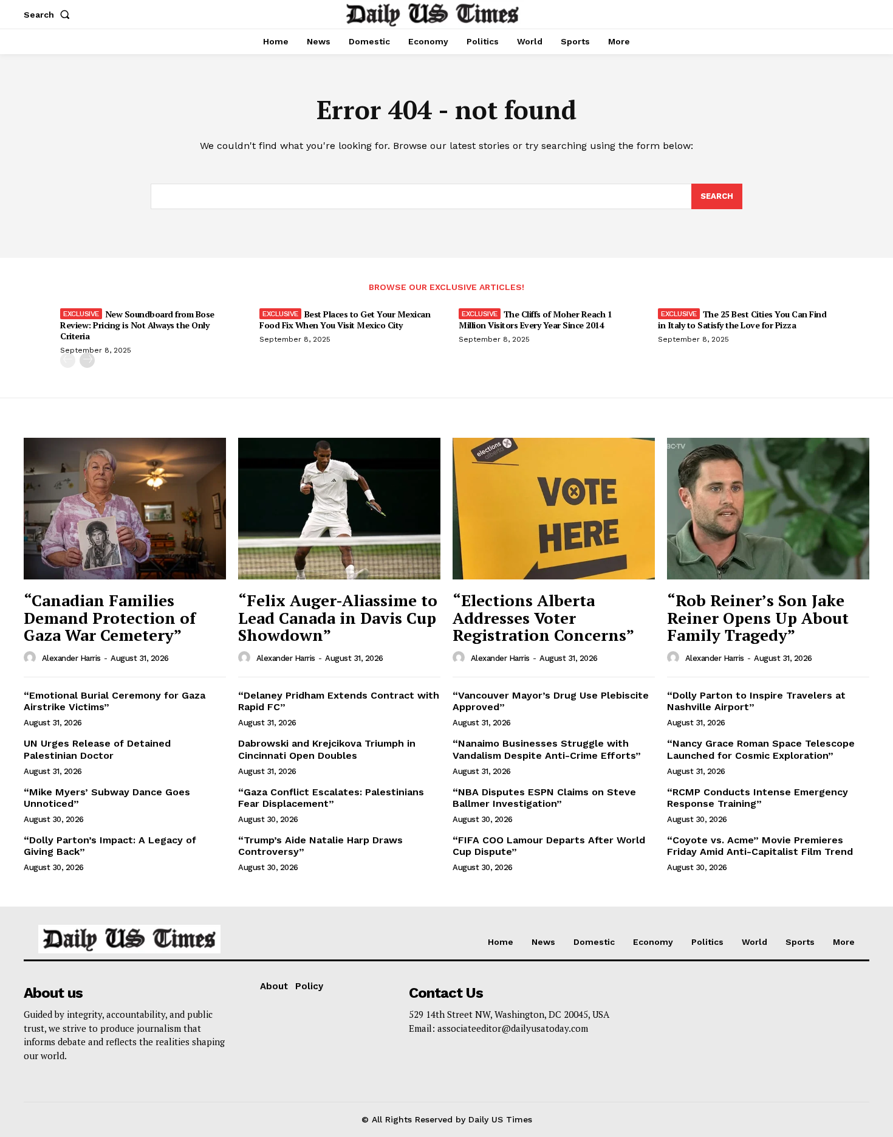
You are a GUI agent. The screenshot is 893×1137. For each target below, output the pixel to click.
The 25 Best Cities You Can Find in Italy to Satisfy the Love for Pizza (742, 319)
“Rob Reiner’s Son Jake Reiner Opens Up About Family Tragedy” (758, 617)
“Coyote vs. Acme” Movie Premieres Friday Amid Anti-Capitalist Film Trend (760, 845)
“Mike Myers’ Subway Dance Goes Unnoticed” (107, 797)
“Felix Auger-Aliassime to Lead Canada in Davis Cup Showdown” (337, 617)
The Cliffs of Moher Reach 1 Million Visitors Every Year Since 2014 (535, 319)
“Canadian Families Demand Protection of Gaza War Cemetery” (110, 617)
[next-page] (87, 360)
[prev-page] (67, 360)
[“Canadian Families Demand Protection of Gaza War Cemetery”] (125, 508)
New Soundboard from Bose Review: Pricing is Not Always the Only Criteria (137, 325)
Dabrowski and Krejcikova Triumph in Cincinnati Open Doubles (327, 749)
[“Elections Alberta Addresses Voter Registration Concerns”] (554, 508)
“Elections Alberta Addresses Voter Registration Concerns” (543, 617)
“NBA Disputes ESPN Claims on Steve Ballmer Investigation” (544, 797)
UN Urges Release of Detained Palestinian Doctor (97, 749)
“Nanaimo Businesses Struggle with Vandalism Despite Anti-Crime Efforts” (547, 749)
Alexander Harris (71, 658)
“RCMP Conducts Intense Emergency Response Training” (757, 797)
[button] (49, 14)
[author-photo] (31, 658)
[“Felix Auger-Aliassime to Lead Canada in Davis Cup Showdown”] (339, 508)
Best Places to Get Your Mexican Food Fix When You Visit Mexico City (344, 319)
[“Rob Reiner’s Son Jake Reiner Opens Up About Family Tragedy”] (768, 508)
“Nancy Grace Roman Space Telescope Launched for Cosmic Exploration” (761, 749)
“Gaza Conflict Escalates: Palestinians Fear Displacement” (331, 797)
